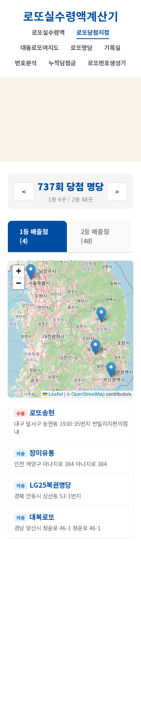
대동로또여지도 (39, 47)
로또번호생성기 (107, 62)
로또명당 (81, 47)
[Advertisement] (70, 120)
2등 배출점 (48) (95, 236)
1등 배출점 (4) (34, 236)
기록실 (112, 47)
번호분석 (26, 62)
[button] (95, 347)
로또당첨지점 (92, 32)
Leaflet (55, 393)
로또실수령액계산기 (70, 16)
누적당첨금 (62, 62)
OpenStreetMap (88, 393)
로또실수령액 (48, 32)
